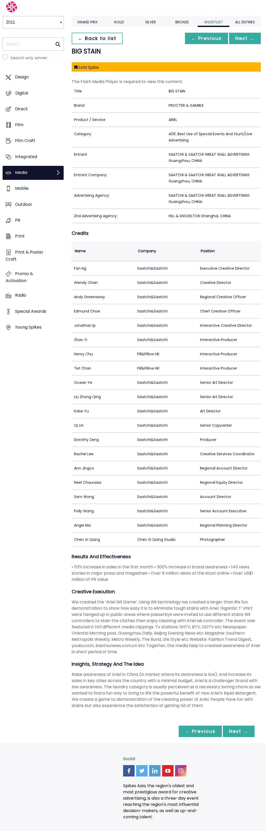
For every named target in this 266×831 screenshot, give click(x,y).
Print (20, 236)
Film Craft (25, 141)
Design (22, 77)
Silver (150, 22)
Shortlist (213, 22)
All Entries (245, 22)
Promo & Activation (19, 277)
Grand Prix (87, 22)
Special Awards (30, 311)
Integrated (26, 157)
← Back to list (97, 38)
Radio (20, 295)
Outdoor (23, 204)
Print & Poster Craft (24, 255)
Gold (119, 22)
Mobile (22, 189)
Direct (21, 109)
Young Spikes (28, 327)
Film (19, 125)
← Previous (206, 38)
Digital (21, 93)
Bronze (182, 22)
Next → (245, 38)
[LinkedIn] (155, 770)
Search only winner (29, 57)
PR (17, 220)
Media (21, 173)
